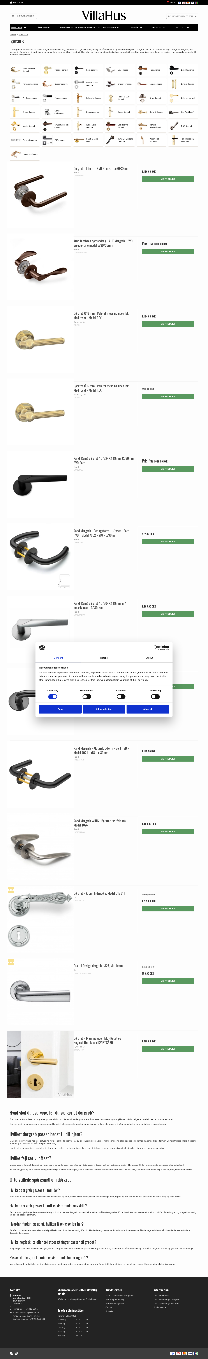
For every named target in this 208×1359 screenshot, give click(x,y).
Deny (60, 709)
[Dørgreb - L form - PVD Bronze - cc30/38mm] (40, 194)
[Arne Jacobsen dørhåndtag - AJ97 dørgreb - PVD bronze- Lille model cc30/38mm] (40, 266)
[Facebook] (11, 1353)
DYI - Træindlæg (161, 1295)
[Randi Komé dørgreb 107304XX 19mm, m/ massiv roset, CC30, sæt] (40, 629)
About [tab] (149, 657)
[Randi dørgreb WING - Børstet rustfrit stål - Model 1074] (40, 846)
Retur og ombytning (115, 1299)
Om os (109, 1307)
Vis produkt (168, 179)
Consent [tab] (58, 657)
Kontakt (109, 1311)
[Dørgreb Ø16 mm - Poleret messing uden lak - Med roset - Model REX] (40, 411)
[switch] (87, 696)
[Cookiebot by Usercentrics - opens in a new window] (156, 647)
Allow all (147, 709)
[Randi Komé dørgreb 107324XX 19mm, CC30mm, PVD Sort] (40, 484)
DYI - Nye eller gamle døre (166, 1303)
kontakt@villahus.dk (29, 1312)
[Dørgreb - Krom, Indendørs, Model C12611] (40, 919)
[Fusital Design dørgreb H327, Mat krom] (40, 991)
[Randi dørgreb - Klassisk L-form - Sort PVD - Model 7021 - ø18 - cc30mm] (40, 774)
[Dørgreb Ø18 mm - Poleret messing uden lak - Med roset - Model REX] (40, 339)
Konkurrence (159, 1307)
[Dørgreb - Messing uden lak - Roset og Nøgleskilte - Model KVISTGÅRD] (40, 1064)
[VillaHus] (104, 15)
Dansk (172, 2)
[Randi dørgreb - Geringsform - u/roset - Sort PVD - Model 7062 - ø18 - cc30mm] (40, 556)
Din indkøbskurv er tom (180, 16)
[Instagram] (16, 1353)
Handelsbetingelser (115, 1303)
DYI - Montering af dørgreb (166, 1299)
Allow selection (104, 709)
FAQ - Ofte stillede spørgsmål (120, 1295)
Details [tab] (104, 657)
